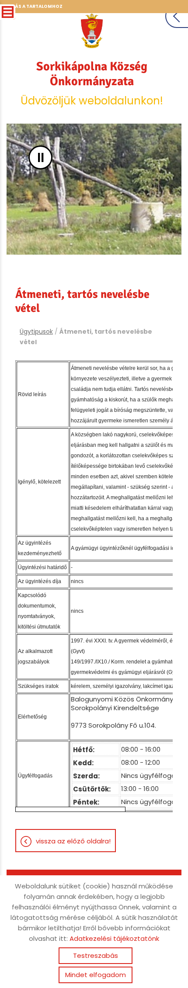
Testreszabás (95, 955)
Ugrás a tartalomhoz (34, 6)
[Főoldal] (92, 30)
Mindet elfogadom (95, 974)
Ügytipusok (36, 331)
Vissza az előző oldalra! (73, 841)
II (40, 157)
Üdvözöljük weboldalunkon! (92, 83)
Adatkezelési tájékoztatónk (114, 938)
